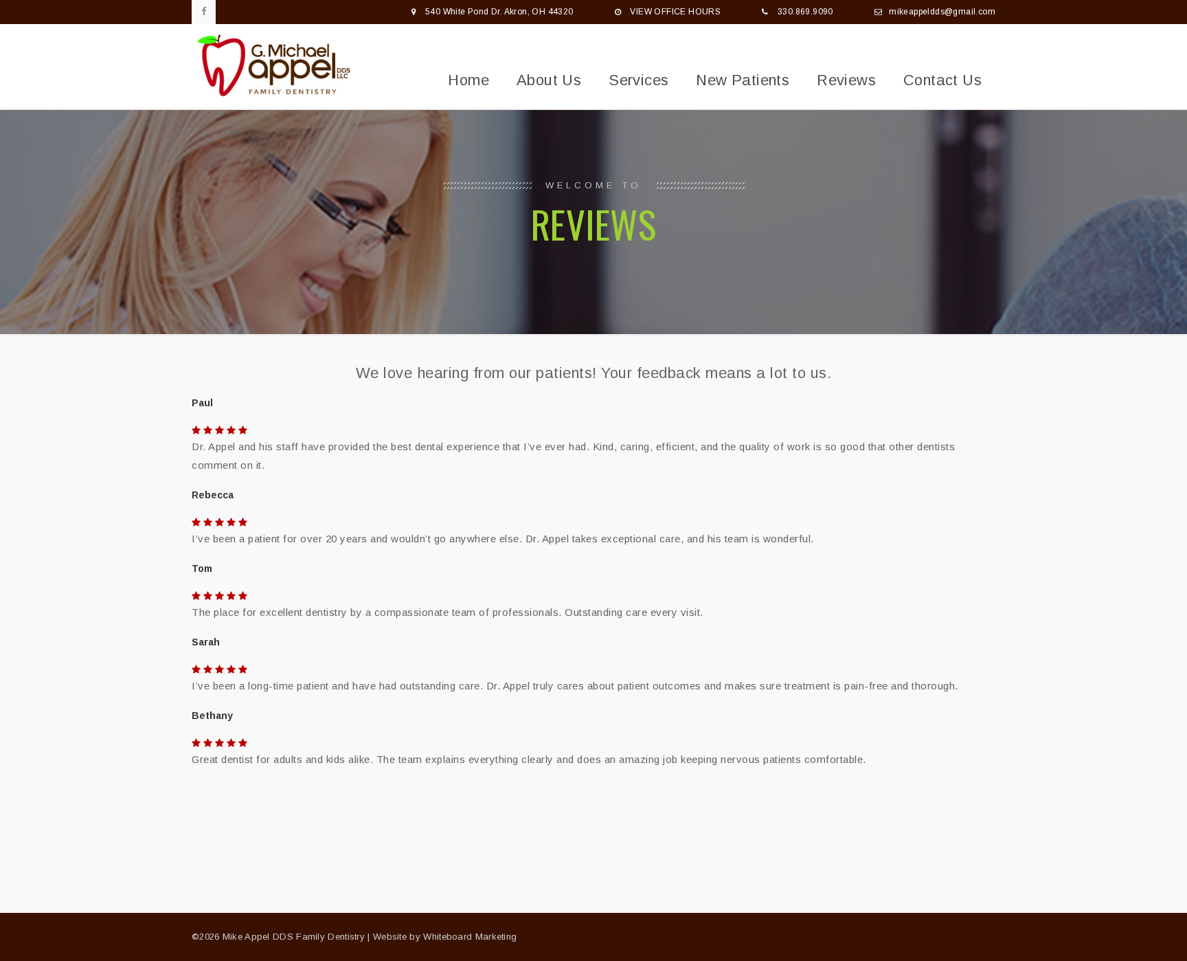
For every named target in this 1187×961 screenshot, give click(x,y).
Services (638, 80)
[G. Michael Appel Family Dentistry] (277, 66)
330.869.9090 (805, 11)
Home (468, 80)
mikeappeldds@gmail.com (942, 11)
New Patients (742, 80)
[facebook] (204, 12)
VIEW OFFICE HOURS (675, 11)
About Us (549, 80)
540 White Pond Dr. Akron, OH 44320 (499, 11)
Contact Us (942, 80)
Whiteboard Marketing (470, 936)
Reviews (846, 80)
